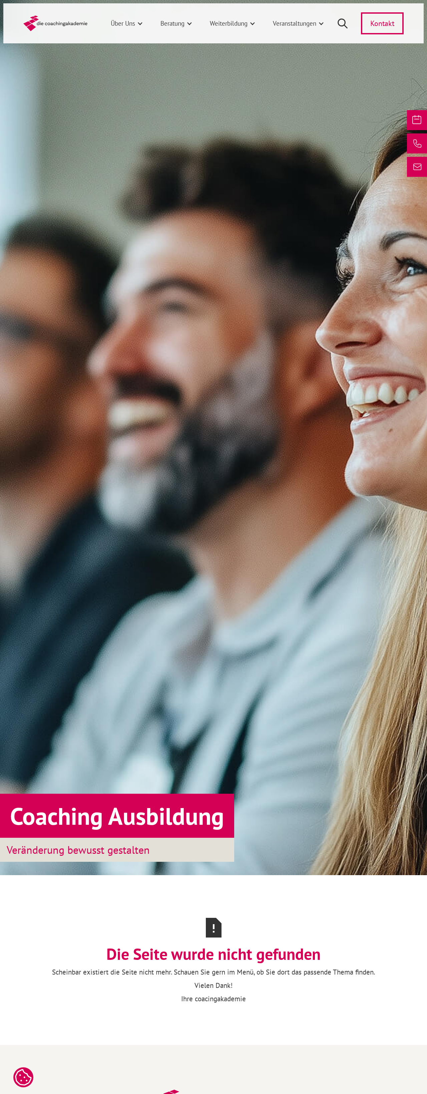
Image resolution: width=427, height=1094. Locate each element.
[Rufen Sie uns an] (417, 143)
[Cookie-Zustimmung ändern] (23, 1077)
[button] (127, 23)
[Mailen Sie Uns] (417, 167)
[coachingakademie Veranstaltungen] (417, 120)
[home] (55, 23)
